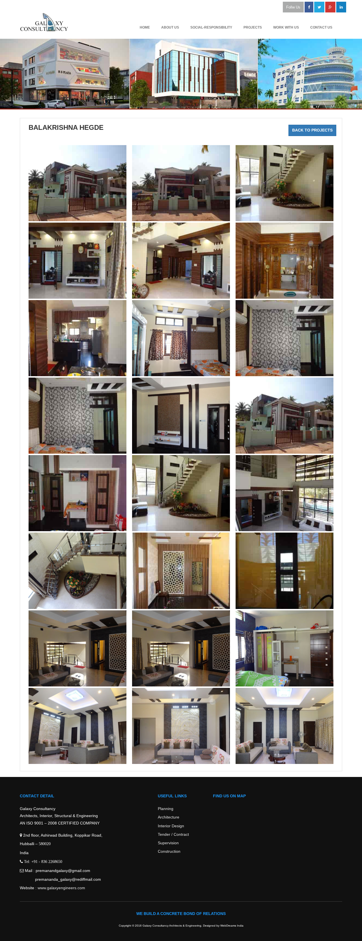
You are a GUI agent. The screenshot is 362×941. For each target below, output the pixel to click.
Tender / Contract (173, 834)
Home (145, 27)
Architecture (168, 817)
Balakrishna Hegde (66, 127)
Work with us (286, 27)
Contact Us (321, 27)
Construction (169, 851)
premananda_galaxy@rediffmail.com (68, 879)
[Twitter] (319, 7)
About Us (170, 27)
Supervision (168, 843)
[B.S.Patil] (284, 183)
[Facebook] (309, 7)
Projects (253, 27)
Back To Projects (312, 130)
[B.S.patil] (77, 183)
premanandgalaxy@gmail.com (63, 870)
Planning (165, 808)
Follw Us (293, 7)
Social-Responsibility (211, 27)
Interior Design (171, 826)
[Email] (341, 7)
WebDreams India (232, 925)
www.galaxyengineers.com (61, 888)
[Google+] (330, 7)
